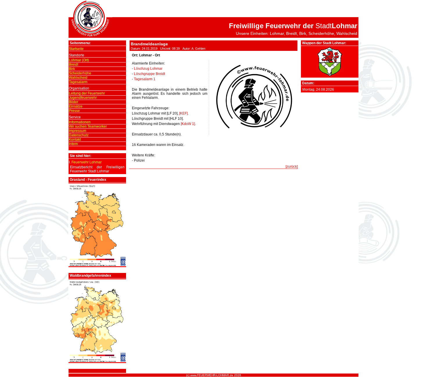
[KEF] (183, 113)
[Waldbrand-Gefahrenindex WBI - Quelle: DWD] (97, 361)
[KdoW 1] (188, 124)
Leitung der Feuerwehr (87, 93)
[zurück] (292, 167)
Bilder (73, 102)
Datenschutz (79, 135)
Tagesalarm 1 (144, 79)
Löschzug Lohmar (148, 69)
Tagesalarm (78, 82)
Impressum (77, 131)
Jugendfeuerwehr (83, 98)
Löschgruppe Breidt (149, 74)
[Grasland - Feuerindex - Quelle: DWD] (97, 265)
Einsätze (75, 106)
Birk (72, 69)
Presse (74, 111)
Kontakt (75, 139)
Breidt (73, 64)
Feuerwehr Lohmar (86, 162)
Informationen (80, 122)
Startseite (76, 49)
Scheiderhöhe (80, 73)
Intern (73, 144)
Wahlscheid (78, 78)
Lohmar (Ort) (79, 60)
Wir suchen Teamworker (88, 126)
